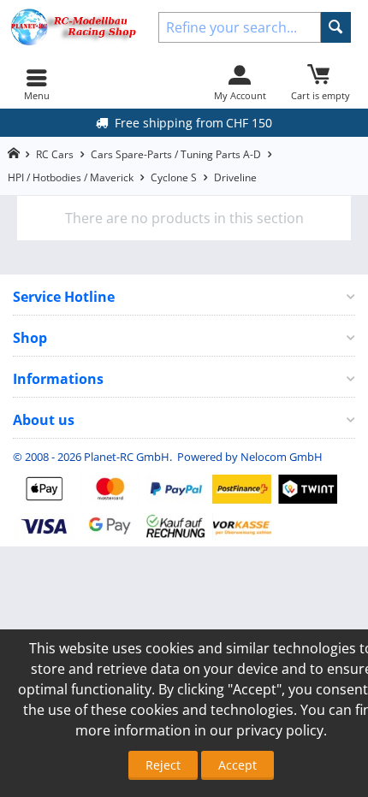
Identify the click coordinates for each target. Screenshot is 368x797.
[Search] (336, 27)
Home (13, 153)
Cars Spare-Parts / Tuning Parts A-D (176, 154)
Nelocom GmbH (281, 456)
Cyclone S (174, 177)
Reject (163, 765)
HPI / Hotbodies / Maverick (71, 177)
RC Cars (55, 154)
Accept (237, 765)
